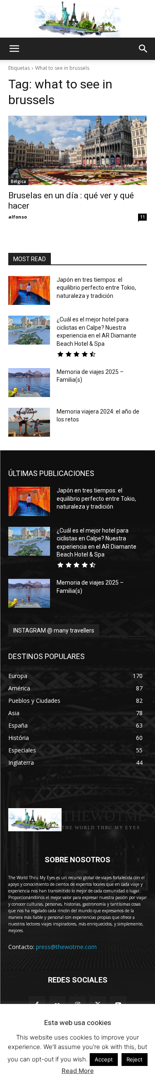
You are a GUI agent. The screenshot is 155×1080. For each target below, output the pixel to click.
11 (142, 217)
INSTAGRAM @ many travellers (53, 630)
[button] (14, 49)
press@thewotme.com (66, 947)
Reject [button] (134, 1059)
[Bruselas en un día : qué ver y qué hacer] (77, 150)
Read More (78, 1071)
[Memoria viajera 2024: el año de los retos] (29, 422)
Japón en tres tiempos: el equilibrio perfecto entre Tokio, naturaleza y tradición (96, 287)
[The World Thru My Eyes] (77, 19)
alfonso (17, 217)
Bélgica (18, 181)
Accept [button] (104, 1059)
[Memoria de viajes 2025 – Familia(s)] (29, 382)
